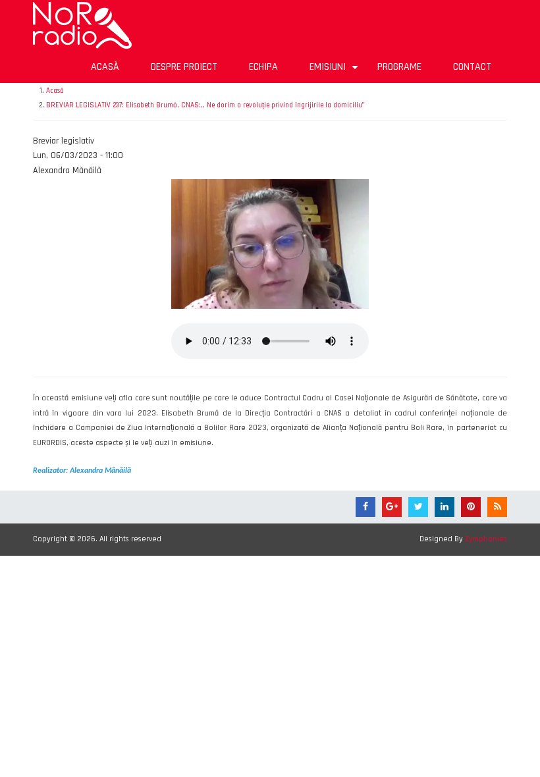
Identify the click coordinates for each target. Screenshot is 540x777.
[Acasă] (82, 25)
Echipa (263, 67)
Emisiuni (336, 71)
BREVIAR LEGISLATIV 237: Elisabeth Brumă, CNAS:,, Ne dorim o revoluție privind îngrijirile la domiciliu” (205, 105)
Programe (399, 67)
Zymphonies (486, 539)
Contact (472, 67)
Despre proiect (184, 67)
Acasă (105, 67)
